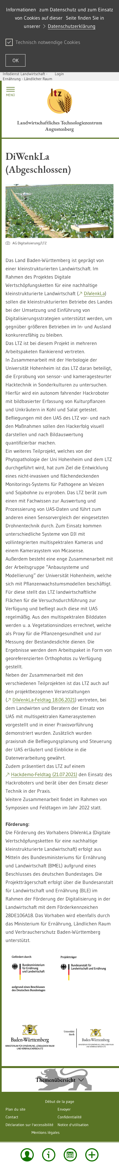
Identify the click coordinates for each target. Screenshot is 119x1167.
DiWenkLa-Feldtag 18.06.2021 (43, 700)
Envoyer (64, 1109)
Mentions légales (46, 1132)
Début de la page (59, 1101)
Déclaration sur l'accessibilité (29, 1124)
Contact (12, 1116)
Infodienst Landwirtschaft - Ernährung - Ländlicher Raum (27, 76)
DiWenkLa (94, 294)
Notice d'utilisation (73, 1124)
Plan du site (15, 1109)
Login (59, 73)
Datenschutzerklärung (71, 26)
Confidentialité (70, 1116)
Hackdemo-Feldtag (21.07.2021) (44, 774)
